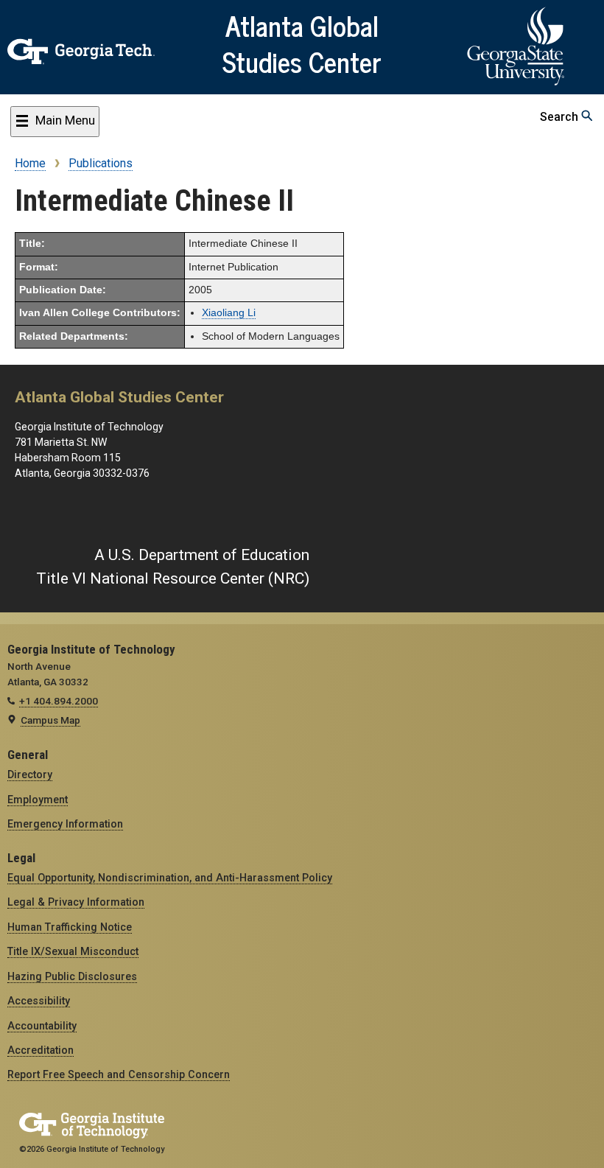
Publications (101, 163)
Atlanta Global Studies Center (302, 43)
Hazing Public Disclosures (72, 976)
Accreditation (40, 1050)
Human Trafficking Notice (69, 927)
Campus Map (50, 720)
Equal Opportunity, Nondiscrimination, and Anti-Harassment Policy (169, 878)
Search (560, 117)
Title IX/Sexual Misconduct (72, 951)
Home (30, 163)
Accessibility (38, 1001)
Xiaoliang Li (229, 312)
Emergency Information (65, 824)
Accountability (42, 1026)
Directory (29, 774)
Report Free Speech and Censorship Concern (118, 1074)
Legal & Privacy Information (75, 902)
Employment (37, 799)
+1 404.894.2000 (58, 701)
